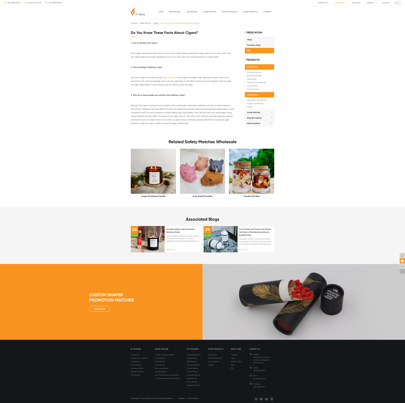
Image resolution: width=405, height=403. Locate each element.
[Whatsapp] (402, 255)
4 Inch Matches (160, 365)
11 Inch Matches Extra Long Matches (167, 378)
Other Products (250, 12)
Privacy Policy (193, 398)
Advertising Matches (194, 355)
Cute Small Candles (202, 196)
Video (249, 39)
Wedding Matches (193, 385)
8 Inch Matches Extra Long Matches (167, 375)
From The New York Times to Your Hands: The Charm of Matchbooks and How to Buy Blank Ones (255, 232)
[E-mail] (402, 260)
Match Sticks (212, 355)
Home (161, 12)
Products (253, 59)
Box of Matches (213, 361)
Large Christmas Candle (153, 196)
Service (370, 3)
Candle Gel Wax (251, 196)
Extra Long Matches (161, 368)
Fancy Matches (192, 382)
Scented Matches (161, 372)
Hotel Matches (192, 358)
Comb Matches (253, 89)
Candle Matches (192, 368)
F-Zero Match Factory (149, 398)
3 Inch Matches (160, 361)
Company (267, 12)
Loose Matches (209, 12)
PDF (232, 368)
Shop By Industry (229, 12)
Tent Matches (252, 86)
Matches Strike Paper (215, 358)
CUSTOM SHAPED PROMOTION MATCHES (111, 297)
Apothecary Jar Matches (256, 100)
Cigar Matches (192, 378)
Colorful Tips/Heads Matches (165, 355)
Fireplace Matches (193, 365)
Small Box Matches (254, 76)
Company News (254, 45)
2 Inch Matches (160, 358)
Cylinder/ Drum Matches (256, 82)
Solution (356, 3)
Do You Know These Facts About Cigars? (180, 23)
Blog (156, 23)
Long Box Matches (254, 72)
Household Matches (193, 375)
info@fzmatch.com (34, 3)
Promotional (175, 12)
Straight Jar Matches (255, 103)
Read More (170, 250)
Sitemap (181, 398)
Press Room (340, 3)
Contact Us (323, 3)
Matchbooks (252, 79)
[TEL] (402, 266)
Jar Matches (191, 12)
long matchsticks (170, 77)
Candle (250, 107)
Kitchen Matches (192, 372)
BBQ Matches (191, 361)
